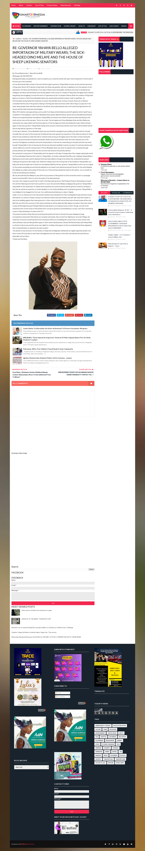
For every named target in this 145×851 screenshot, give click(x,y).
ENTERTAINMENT (41, 26)
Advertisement (66, 5)
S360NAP (119, 740)
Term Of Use (39, 5)
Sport (97, 744)
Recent (104, 193)
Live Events (112, 737)
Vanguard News (106, 164)
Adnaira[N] (41, 710)
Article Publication (119, 725)
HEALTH (81, 26)
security (25, 39)
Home (13, 5)
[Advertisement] (52, 434)
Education (113, 729)
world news (120, 763)
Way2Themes (29, 844)
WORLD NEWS (106, 31)
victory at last (100, 763)
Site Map (77, 5)
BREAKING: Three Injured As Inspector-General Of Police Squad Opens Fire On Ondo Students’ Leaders (57, 339)
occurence (113, 755)
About (21, 5)
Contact (29, 5)
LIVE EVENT (114, 26)
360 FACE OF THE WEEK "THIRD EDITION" (36, 619)
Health (121, 733)
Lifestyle (103, 737)
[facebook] (120, 5)
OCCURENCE (18, 31)
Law (96, 737)
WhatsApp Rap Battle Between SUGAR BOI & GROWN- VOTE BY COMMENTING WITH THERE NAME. (46, 637)
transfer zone (120, 759)
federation (98, 751)
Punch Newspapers (107, 172)
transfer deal (108, 759)
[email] (124, 844)
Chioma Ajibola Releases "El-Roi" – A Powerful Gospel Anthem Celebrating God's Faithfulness (120, 212)
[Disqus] (52, 480)
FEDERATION (56, 26)
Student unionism (108, 744)
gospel (114, 751)
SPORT (64, 31)
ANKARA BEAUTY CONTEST (103, 725)
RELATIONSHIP (42, 31)
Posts (59, 693)
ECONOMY (26, 26)
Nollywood (122, 737)
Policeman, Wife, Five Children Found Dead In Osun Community (48, 349)
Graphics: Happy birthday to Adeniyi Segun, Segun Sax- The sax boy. (34, 632)
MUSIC (124, 26)
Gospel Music (112, 733)
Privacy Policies (52, 5)
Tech (118, 744)
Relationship (110, 740)
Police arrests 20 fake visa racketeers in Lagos (37, 610)
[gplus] (112, 844)
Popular (116, 193)
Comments (128, 193)
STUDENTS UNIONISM (78, 31)
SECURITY (54, 31)
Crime (105, 729)
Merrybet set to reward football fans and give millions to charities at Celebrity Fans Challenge (42, 627)
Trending (98, 748)
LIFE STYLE (102, 26)
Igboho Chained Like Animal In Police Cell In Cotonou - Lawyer (47, 358)
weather (110, 763)
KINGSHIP (92, 26)
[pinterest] (131, 844)
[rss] (127, 5)
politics (18, 39)
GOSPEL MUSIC (70, 26)
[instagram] (124, 5)
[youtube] (131, 5)
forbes (107, 751)
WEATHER (94, 31)
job (120, 751)
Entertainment (100, 733)
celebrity (107, 748)
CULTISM (98, 729)
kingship (98, 755)
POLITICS (29, 31)
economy (115, 748)
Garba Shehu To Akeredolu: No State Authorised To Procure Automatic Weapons (55, 328)
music (106, 755)
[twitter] (116, 5)
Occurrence (99, 740)
